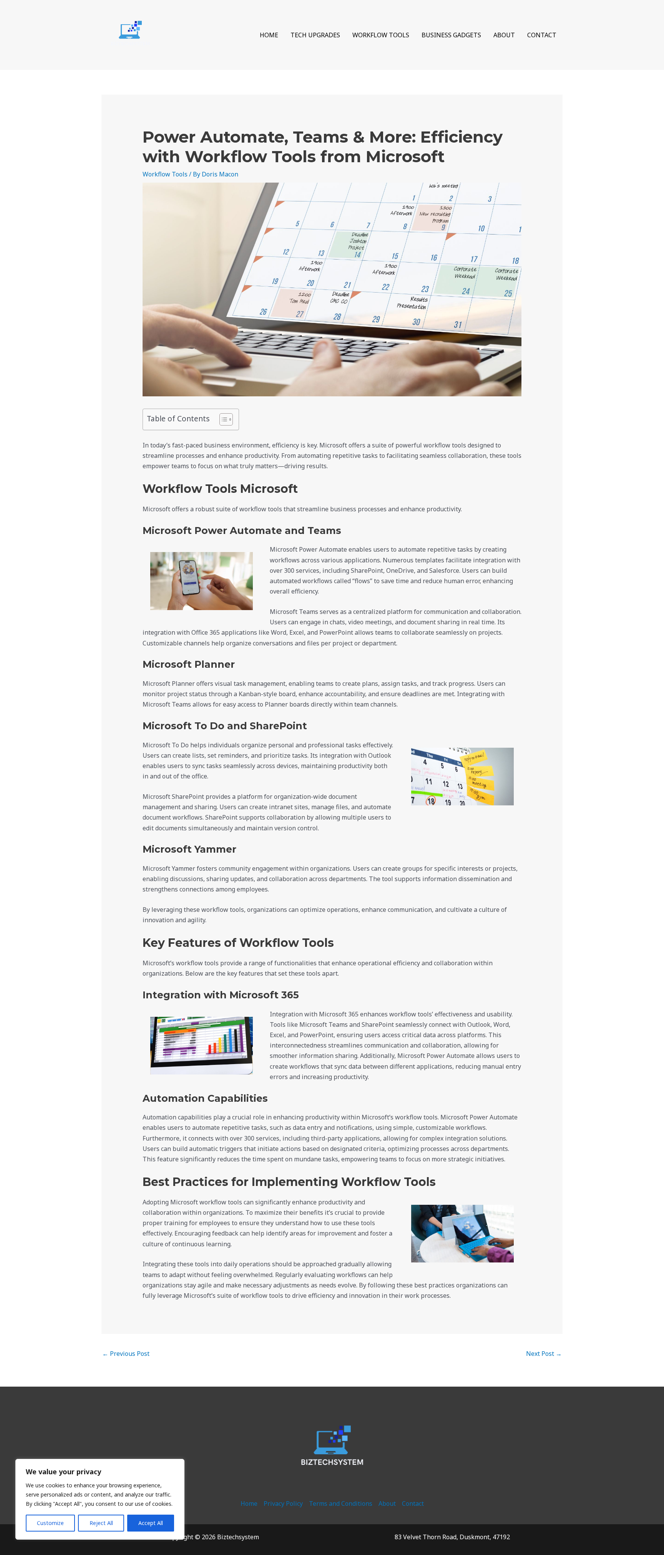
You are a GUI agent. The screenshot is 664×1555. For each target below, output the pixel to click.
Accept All (150, 1523)
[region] (99, 1499)
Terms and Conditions (340, 1503)
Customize (50, 1523)
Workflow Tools (380, 35)
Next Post (544, 1353)
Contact (541, 35)
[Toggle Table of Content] (222, 419)
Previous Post (125, 1353)
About (504, 35)
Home (269, 35)
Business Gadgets (451, 35)
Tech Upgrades (315, 35)
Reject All (101, 1523)
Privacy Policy (283, 1503)
